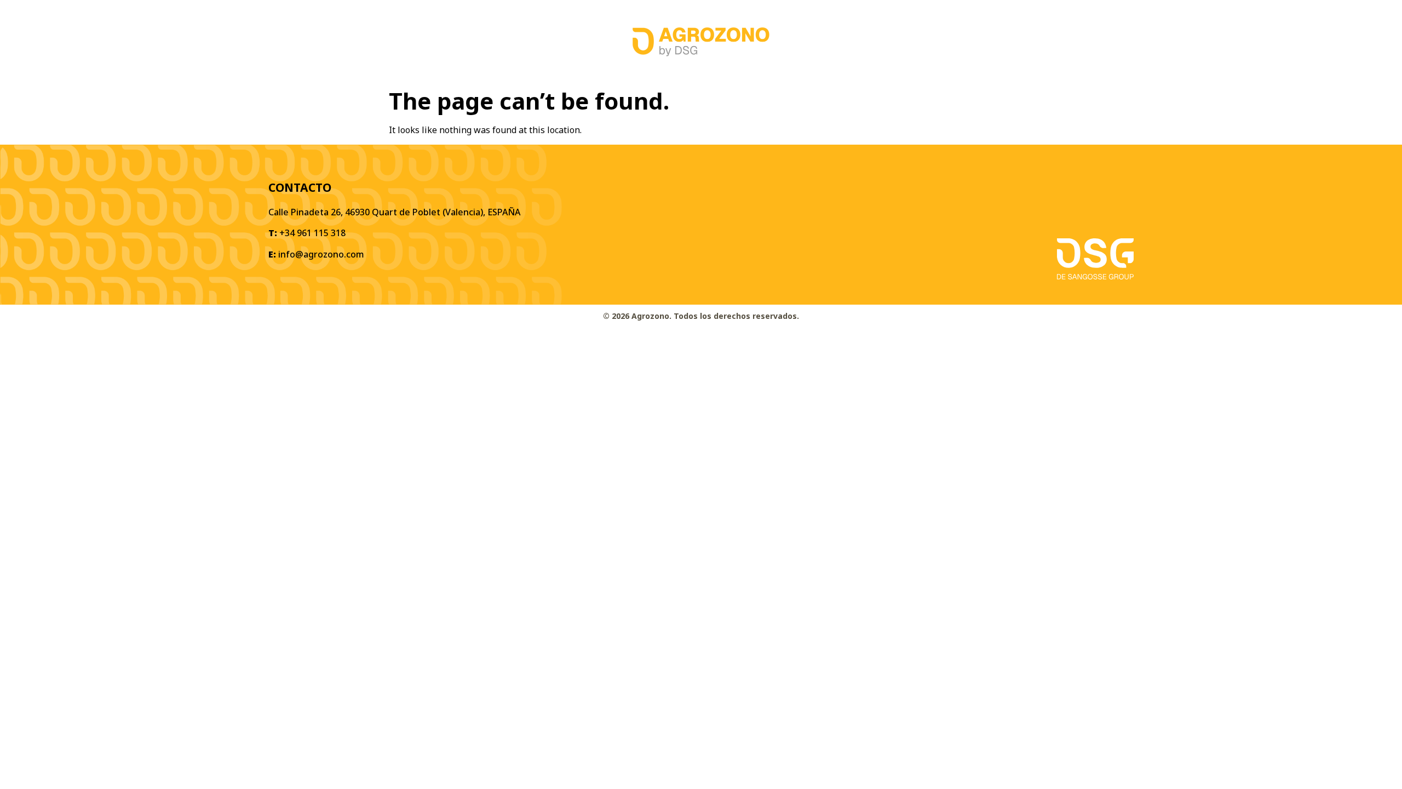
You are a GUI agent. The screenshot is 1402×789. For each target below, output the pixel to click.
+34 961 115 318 (312, 233)
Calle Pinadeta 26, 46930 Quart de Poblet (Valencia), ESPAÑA (394, 212)
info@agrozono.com (321, 254)
